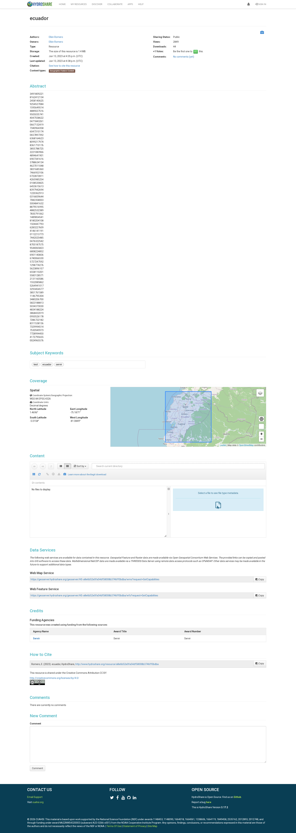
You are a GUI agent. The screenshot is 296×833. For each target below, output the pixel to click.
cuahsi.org (38, 802)
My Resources (79, 4)
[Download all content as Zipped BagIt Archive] (64, 474)
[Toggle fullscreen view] (261, 426)
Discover (97, 4)
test (36, 364)
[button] (248, 4)
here (208, 802)
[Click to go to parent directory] (51, 466)
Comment (35, 723)
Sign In (262, 4)
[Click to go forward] (43, 466)
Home (62, 4)
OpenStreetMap (246, 445)
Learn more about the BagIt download (87, 474)
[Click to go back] (34, 466)
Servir (36, 638)
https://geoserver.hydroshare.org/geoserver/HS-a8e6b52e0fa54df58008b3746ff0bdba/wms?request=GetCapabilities (95, 579)
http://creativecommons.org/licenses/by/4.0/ (54, 678)
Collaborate (114, 4)
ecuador (46, 364)
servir (59, 364)
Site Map (152, 826)
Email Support (34, 797)
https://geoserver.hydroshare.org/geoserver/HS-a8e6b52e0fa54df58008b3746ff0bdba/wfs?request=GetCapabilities (94, 595)
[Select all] (33, 474)
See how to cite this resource (64, 65)
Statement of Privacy (134, 826)
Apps (130, 4)
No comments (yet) (183, 56)
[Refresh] (39, 474)
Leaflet (223, 445)
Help (141, 4)
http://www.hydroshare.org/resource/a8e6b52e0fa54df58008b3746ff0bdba (117, 664)
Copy (261, 579)
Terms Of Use (114, 826)
